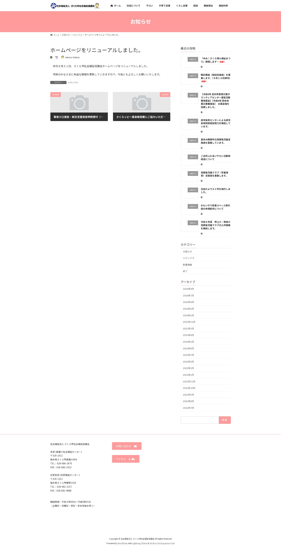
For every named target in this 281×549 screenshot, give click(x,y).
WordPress (122, 543)
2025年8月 (188, 335)
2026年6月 (188, 302)
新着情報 (187, 264)
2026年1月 (188, 315)
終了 (185, 271)
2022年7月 (188, 407)
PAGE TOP (271, 529)
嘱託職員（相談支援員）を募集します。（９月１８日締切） (216, 78)
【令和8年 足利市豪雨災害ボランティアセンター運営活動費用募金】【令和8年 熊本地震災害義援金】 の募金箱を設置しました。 (215, 101)
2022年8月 (188, 401)
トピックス (73, 82)
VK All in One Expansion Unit (162, 543)
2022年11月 (189, 381)
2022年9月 (188, 394)
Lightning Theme (139, 543)
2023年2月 (188, 368)
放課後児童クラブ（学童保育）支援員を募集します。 (214, 174)
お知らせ (187, 251)
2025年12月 (189, 322)
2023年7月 (188, 355)
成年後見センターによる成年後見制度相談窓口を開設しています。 (215, 123)
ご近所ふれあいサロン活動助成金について (215, 157)
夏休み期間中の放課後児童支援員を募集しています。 (215, 141)
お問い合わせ (125, 446)
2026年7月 (188, 295)
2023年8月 (188, 348)
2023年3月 (188, 361)
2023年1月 (188, 374)
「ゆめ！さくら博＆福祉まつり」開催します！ (215, 60)
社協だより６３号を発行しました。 (215, 190)
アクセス (122, 459)
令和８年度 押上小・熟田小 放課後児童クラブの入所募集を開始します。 (217, 225)
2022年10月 (189, 388)
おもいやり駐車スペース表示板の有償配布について (215, 207)
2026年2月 (188, 308)
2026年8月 (188, 288)
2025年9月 (188, 328)
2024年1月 (188, 341)
